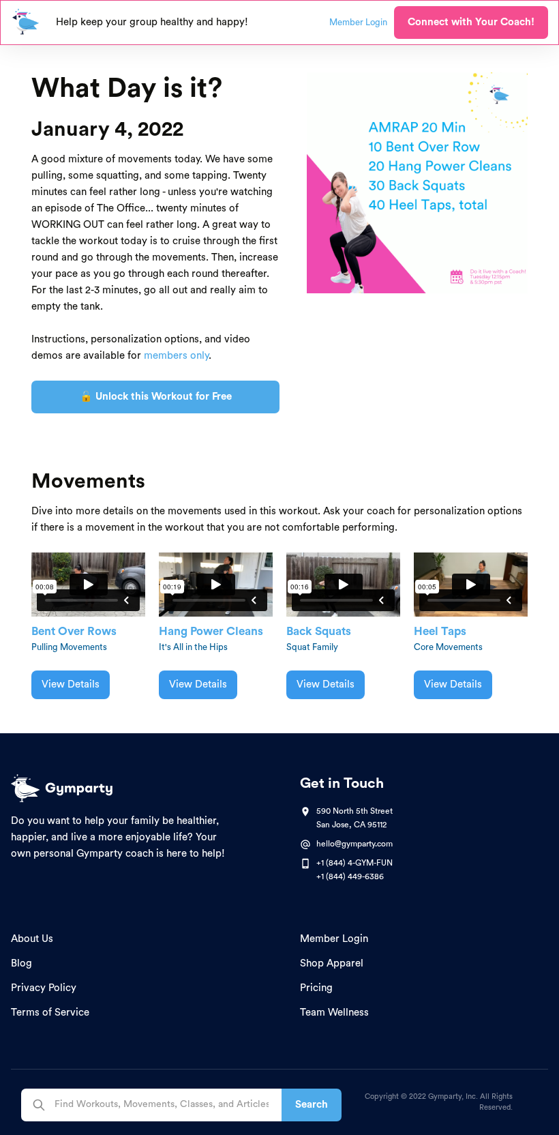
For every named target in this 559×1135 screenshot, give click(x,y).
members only (176, 356)
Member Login (334, 939)
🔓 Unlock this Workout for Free (156, 397)
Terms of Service (50, 1012)
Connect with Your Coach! (471, 22)
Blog (21, 963)
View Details (71, 684)
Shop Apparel (331, 963)
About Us (32, 939)
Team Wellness (334, 1012)
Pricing (316, 988)
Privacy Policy (43, 988)
